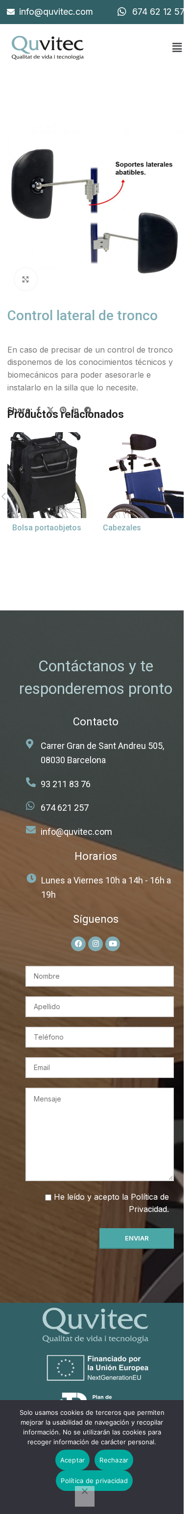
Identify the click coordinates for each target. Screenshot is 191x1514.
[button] (176, 48)
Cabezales (122, 527)
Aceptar (72, 1460)
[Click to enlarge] (26, 279)
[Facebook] (78, 943)
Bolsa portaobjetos (46, 527)
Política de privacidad (94, 1481)
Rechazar (113, 1460)
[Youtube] (112, 943)
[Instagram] (95, 943)
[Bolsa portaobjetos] (50, 475)
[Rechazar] (85, 1496)
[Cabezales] (141, 475)
